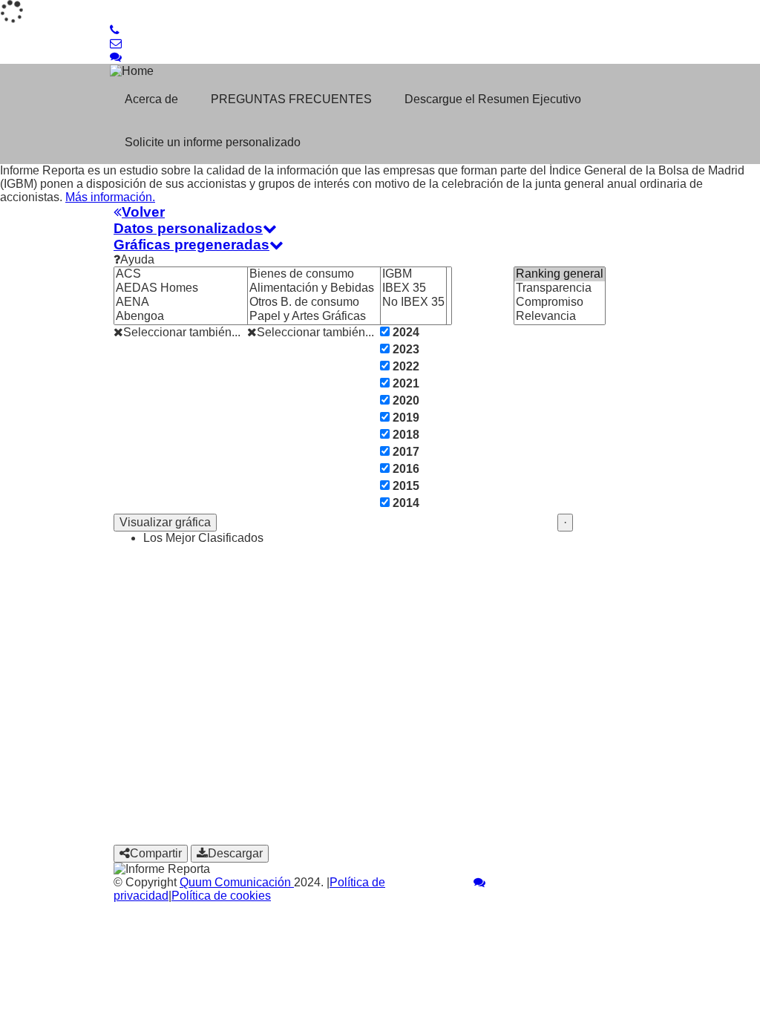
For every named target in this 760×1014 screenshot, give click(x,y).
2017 (404, 451)
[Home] (205, 71)
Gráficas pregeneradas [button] (191, 244)
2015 (404, 486)
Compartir (156, 853)
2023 (404, 349)
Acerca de (151, 99)
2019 (404, 417)
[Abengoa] (199, 317)
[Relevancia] (559, 317)
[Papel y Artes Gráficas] (349, 317)
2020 (404, 400)
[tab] (380, 212)
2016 (404, 468)
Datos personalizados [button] (188, 228)
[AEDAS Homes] (199, 288)
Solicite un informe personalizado (213, 142)
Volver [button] (143, 212)
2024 (404, 332)
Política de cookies (221, 895)
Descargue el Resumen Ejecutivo (492, 99)
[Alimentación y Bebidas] (349, 288)
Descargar (235, 853)
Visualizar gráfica (165, 522)
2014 (404, 503)
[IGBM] (413, 274)
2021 (404, 383)
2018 (404, 434)
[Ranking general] (559, 274)
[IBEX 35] (413, 288)
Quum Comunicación (237, 882)
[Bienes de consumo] (349, 274)
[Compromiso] (559, 302)
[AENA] (199, 302)
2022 (404, 366)
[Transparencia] (559, 288)
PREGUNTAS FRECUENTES (291, 99)
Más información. (110, 197)
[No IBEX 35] (413, 302)
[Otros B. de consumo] (349, 302)
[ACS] (199, 274)
